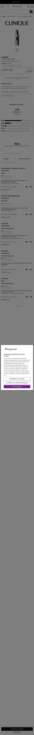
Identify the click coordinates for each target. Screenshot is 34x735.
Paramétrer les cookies (17, 378)
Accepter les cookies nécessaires (17, 382)
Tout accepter (17, 386)
